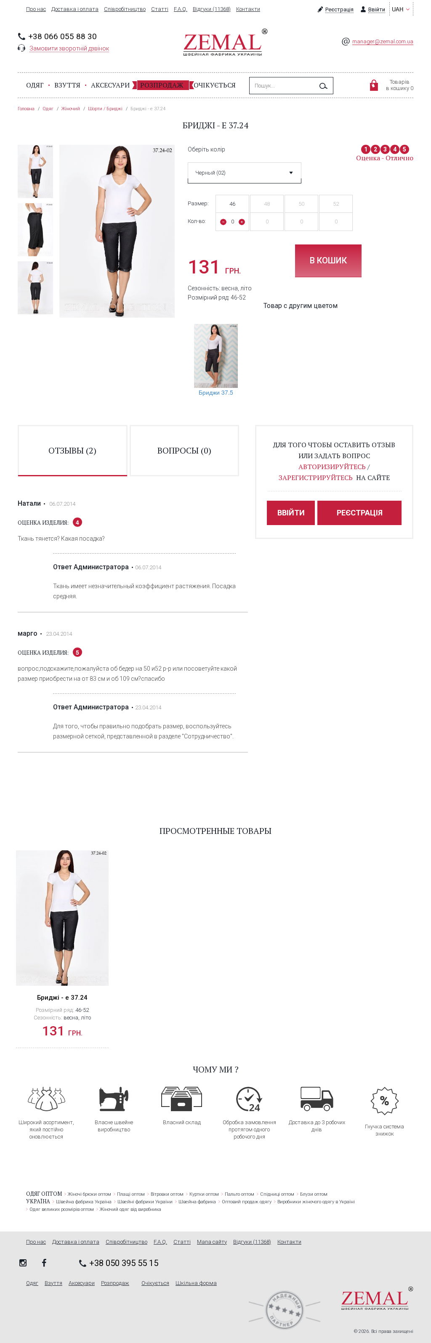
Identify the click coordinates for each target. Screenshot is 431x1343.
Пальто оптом (239, 1194)
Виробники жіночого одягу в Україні (316, 1202)
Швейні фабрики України (145, 1202)
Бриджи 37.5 (216, 392)
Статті (159, 9)
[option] (35, 171)
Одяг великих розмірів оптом (61, 1209)
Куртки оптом (204, 1194)
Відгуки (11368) (212, 9)
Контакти (248, 9)
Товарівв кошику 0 (399, 85)
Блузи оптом (313, 1194)
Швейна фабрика (197, 1202)
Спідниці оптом (277, 1194)
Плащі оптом (131, 1194)
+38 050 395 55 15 (123, 1263)
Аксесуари (110, 85)
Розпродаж (161, 85)
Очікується (215, 85)
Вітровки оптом (167, 1194)
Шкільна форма (196, 1283)
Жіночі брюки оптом (89, 1194)
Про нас (36, 9)
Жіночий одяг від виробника (130, 1209)
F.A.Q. (180, 9)
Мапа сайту (212, 1242)
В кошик (328, 260)
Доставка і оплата (74, 9)
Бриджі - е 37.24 (62, 997)
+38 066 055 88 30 (62, 36)
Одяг (35, 85)
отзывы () (72, 450)
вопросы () (184, 450)
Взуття (67, 85)
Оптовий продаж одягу (246, 1202)
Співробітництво (125, 9)
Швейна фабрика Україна (84, 1202)
